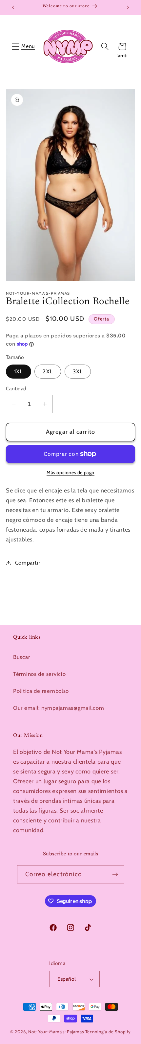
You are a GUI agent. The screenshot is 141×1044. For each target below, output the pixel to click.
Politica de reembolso (41, 691)
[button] (16, 46)
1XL (18, 371)
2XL (48, 371)
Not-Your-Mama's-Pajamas (56, 1031)
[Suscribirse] (115, 874)
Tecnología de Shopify (108, 1031)
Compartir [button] (27, 562)
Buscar (21, 657)
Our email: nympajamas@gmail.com (58, 708)
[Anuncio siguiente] (128, 7)
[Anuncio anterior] (13, 7)
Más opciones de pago (70, 472)
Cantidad (16, 388)
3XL (78, 371)
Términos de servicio (39, 674)
